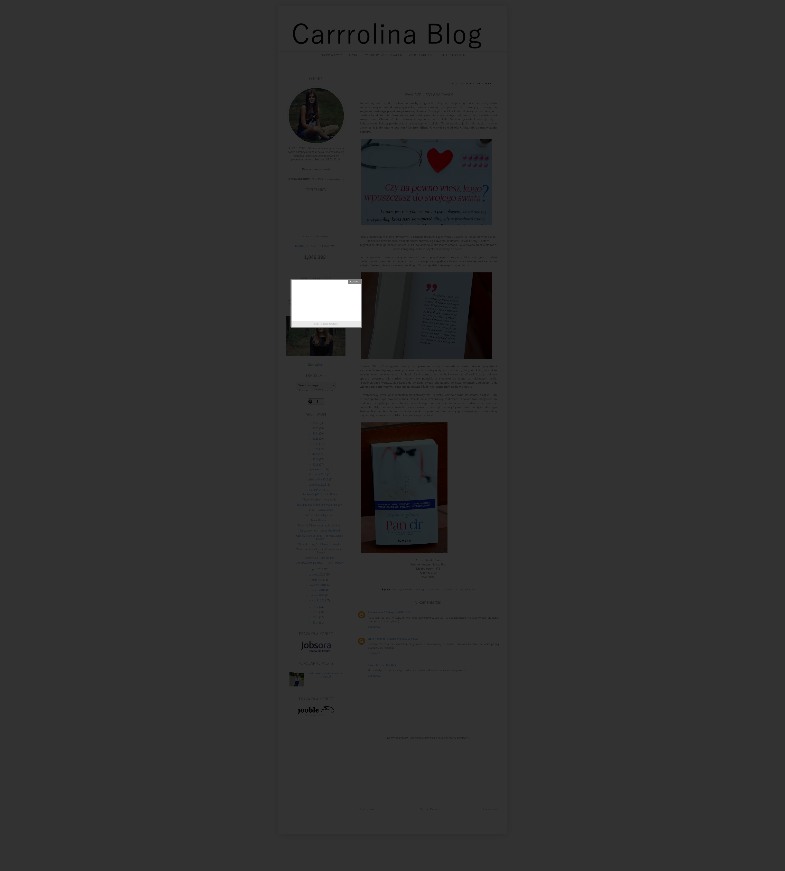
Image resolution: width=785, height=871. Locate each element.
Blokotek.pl (333, 324)
